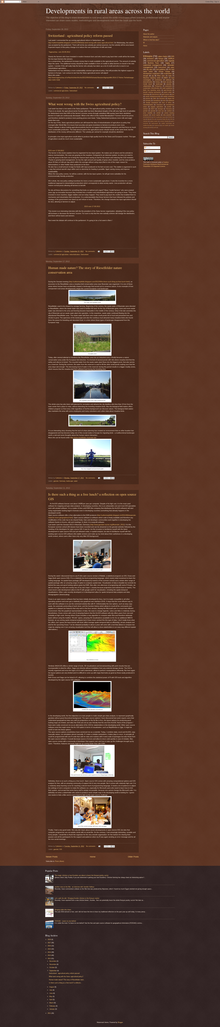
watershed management (152, 65)
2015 (49, 949)
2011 (49, 1013)
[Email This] (103, 88)
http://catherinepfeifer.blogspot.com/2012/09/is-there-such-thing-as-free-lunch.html (99, 282)
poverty (168, 84)
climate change (164, 71)
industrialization (74, 254)
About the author (148, 34)
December (53, 961)
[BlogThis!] (105, 88)
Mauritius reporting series (152, 78)
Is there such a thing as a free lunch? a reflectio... (65, 983)
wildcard (168, 80)
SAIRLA (171, 59)
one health (165, 125)
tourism (148, 98)
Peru (153, 119)
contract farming (164, 121)
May (51, 996)
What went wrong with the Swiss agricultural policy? (84, 104)
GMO (154, 98)
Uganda (171, 61)
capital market (154, 121)
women (145, 108)
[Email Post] (97, 88)
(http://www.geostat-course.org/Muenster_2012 (107, 524)
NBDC (166, 78)
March (51, 1003)
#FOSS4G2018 (147, 117)
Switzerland (73, 91)
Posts (148, 147)
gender (145, 111)
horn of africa (166, 102)
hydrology (146, 94)
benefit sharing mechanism (152, 92)
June (51, 993)
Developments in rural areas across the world (108, 10)
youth (154, 127)
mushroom (157, 125)
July (51, 990)
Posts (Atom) (59, 861)
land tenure (155, 94)
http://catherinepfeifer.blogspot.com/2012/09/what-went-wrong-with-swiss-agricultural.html (80, 43)
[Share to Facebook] (110, 88)
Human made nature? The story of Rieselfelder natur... (67, 980)
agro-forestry (168, 90)
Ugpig (167, 63)
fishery (157, 82)
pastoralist (168, 86)
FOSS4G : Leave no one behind (65, 921)
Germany (62, 481)
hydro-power (154, 123)
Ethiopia (147, 56)
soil (150, 127)
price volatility (147, 113)
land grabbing (160, 69)
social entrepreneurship (153, 96)
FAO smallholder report (160, 117)
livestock (150, 59)
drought (145, 76)
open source (165, 94)
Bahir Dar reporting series (152, 90)
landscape (69, 481)
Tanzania (169, 108)
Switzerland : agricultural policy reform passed (80, 35)
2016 (49, 946)
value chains (162, 56)
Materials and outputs (150, 37)
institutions (158, 80)
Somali (158, 119)
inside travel (147, 84)
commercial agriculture (61, 91)
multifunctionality (147, 125)
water (75, 481)
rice (173, 94)
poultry (169, 106)
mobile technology (166, 123)
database (171, 100)
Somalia (148, 100)
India (170, 76)
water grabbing (167, 88)
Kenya (160, 59)
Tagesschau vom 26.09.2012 (59, 52)
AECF (153, 108)
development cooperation (151, 73)
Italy (144, 119)
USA (171, 119)
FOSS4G (170, 117)
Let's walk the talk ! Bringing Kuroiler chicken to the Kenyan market (77, 898)
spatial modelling (168, 96)
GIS (60, 849)
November (53, 964)
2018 (49, 939)
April (51, 999)
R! (144, 43)
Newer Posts (52, 857)
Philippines (158, 86)
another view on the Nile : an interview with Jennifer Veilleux (74, 887)
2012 (49, 958)
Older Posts (133, 857)
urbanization (147, 86)
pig (153, 76)
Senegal (160, 108)
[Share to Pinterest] (112, 88)
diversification (147, 82)
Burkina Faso (153, 63)
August (52, 987)
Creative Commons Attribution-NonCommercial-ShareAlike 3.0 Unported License (156, 164)
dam (164, 100)
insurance (160, 104)
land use (161, 111)
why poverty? (167, 115)
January (52, 1009)
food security (167, 82)
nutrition (169, 111)
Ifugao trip (171, 98)
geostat (56, 481)
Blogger (120, 1022)
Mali (149, 119)
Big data (149, 69)
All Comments (151, 151)
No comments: (90, 88)
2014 (49, 952)
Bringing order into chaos (63, 910)
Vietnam (145, 121)
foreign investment (152, 102)
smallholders (168, 73)
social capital (156, 115)
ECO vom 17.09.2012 (56, 150)
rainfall (158, 113)
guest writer (168, 92)
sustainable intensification (151, 88)
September (53, 971)
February (52, 1006)
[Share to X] (108, 88)
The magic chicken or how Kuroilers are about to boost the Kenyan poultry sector (81, 875)
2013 (49, 955)
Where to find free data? (151, 40)
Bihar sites (161, 76)
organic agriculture (157, 106)
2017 (49, 943)
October (52, 967)
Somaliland (156, 100)
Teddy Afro (165, 119)
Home (92, 857)
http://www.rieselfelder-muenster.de (83, 437)
